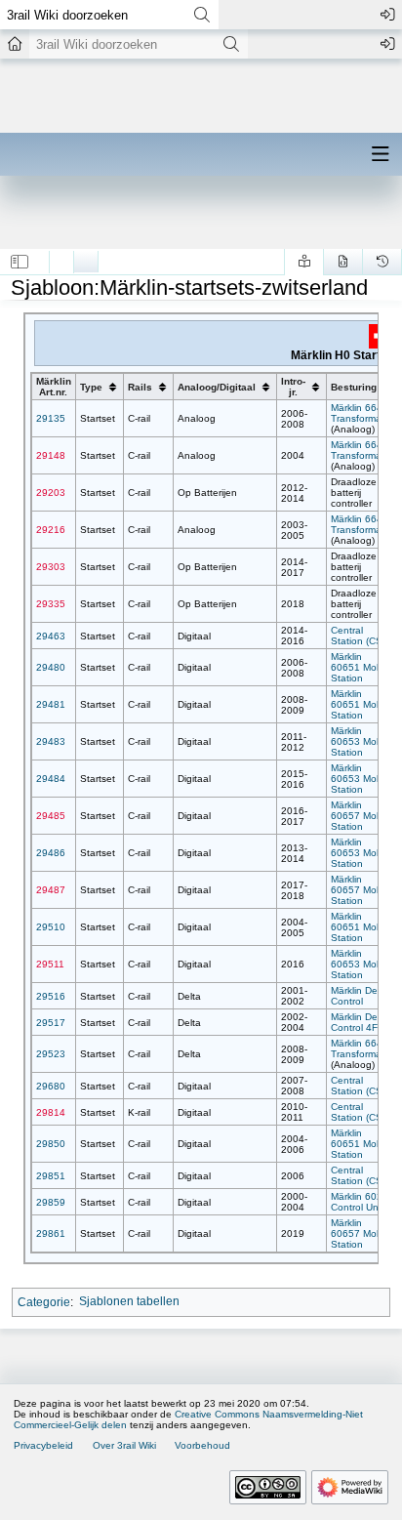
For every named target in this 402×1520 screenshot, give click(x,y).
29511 (50, 964)
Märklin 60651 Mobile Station (361, 667)
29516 (50, 996)
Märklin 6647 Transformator (362, 413)
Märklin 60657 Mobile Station (361, 816)
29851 (50, 1176)
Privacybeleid (43, 1445)
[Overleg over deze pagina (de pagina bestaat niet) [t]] (86, 257)
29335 (50, 603)
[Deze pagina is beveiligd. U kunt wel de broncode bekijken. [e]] (343, 261)
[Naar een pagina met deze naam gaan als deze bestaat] (201, 14)
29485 (50, 815)
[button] (20, 261)
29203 (50, 492)
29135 (50, 418)
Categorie (44, 1301)
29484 (50, 778)
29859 (50, 1202)
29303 (50, 566)
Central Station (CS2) (361, 635)
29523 (50, 1053)
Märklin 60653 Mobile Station (361, 741)
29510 (50, 927)
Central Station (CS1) (361, 1085)
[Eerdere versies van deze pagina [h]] (382, 261)
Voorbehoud (202, 1445)
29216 (50, 529)
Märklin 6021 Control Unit (359, 1201)
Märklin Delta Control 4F (359, 1022)
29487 (50, 889)
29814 (50, 1112)
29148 (50, 455)
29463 (50, 636)
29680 (50, 1086)
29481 (50, 704)
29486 (50, 852)
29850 (50, 1143)
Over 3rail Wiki (124, 1445)
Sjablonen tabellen (129, 1301)
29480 (50, 667)
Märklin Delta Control (359, 995)
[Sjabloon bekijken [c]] (61, 257)
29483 (50, 741)
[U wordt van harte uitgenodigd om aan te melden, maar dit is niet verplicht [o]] (387, 14)
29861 (50, 1233)
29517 (50, 1022)
